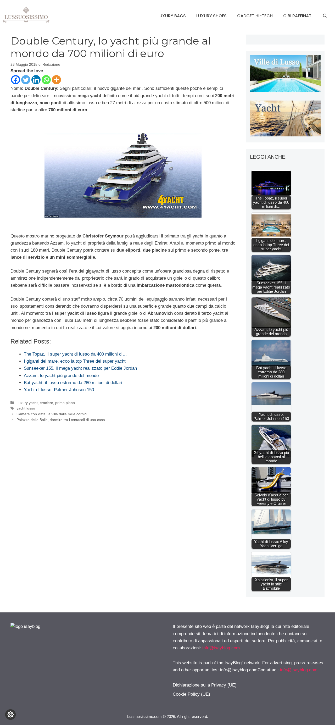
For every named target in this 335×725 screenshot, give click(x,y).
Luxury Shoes (211, 16)
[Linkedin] (36, 79)
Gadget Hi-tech (255, 16)
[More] (56, 79)
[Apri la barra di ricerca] (325, 16)
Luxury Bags (172, 16)
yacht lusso (25, 408)
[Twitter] (25, 79)
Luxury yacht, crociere (34, 403)
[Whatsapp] (46, 79)
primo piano (65, 403)
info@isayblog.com (221, 647)
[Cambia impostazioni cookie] (10, 714)
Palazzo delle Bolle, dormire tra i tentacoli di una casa (60, 420)
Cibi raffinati (297, 16)
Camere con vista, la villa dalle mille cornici (51, 414)
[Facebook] (15, 79)
